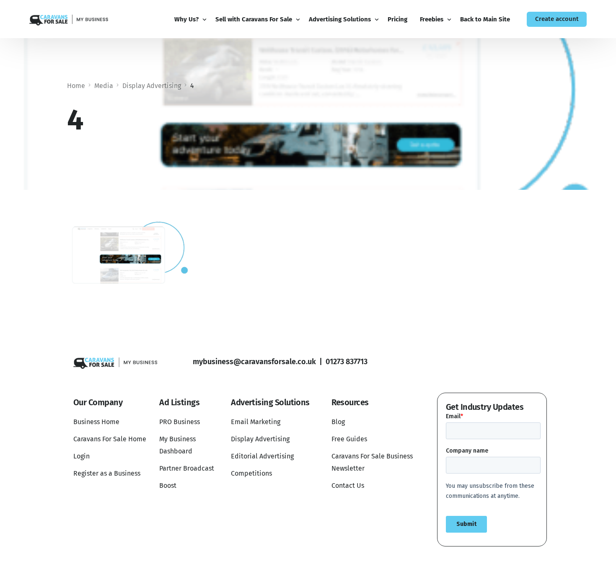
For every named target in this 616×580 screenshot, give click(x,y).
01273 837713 (347, 361)
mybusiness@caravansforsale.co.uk (254, 361)
